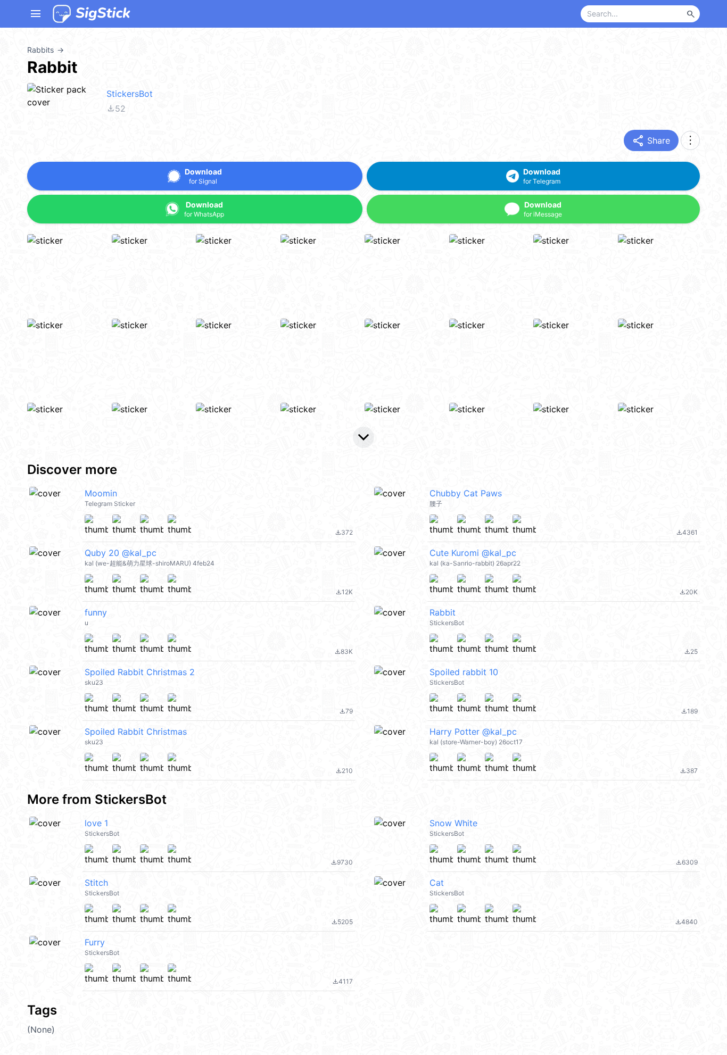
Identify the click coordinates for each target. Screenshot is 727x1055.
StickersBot (129, 93)
